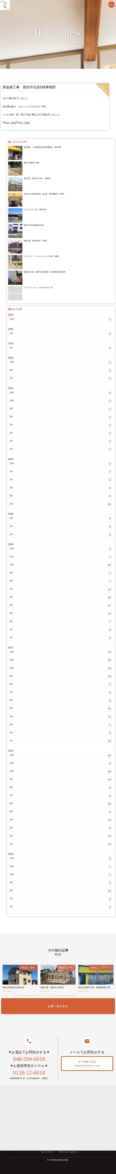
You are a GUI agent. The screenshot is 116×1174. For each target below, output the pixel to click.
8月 (60, 417)
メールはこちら (87, 1063)
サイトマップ (47, 1152)
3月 (60, 518)
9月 (60, 408)
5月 (60, 495)
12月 (60, 362)
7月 (60, 425)
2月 (60, 347)
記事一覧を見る (58, 1006)
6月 (60, 370)
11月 (60, 319)
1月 (60, 333)
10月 (60, 400)
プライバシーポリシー (69, 1152)
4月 (60, 504)
